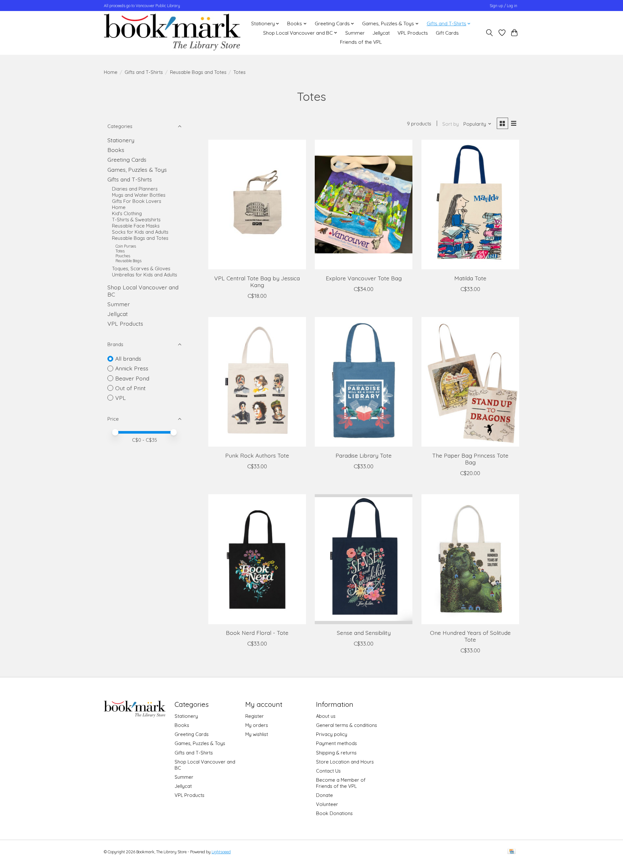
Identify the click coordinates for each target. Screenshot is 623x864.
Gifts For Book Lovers (136, 201)
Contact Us (328, 771)
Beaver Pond (132, 378)
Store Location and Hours (345, 762)
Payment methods (336, 743)
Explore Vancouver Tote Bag (364, 278)
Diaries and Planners (135, 189)
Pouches (123, 255)
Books (115, 149)
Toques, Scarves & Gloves (141, 268)
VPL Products (412, 33)
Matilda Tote (470, 278)
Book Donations (334, 813)
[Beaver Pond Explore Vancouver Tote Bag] (363, 204)
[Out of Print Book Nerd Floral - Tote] (257, 559)
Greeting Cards (126, 159)
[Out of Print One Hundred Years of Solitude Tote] (470, 559)
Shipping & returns (336, 753)
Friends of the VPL (361, 42)
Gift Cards (447, 33)
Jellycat (381, 33)
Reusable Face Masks (136, 226)
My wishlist (256, 734)
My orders (256, 725)
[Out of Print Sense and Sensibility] (363, 559)
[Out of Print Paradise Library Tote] (363, 382)
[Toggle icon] (489, 33)
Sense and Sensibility (364, 632)
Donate (324, 795)
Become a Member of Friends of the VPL (340, 783)
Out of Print (130, 387)
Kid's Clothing (127, 213)
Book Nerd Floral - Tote (257, 632)
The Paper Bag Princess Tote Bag (470, 459)
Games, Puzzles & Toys (137, 169)
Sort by (450, 124)
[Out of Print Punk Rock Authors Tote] (257, 382)
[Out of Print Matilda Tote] (470, 204)
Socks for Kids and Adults (140, 232)
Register (254, 716)
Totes (120, 251)
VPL (120, 397)
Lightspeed (221, 851)
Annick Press (131, 368)
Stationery (120, 140)
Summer (355, 33)
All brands (128, 358)
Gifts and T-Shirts (144, 72)
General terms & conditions (346, 725)
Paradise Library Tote (364, 455)
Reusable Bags (128, 260)
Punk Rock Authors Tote (257, 455)
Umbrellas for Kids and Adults (144, 275)
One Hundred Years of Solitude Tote (470, 636)
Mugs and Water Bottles (138, 195)
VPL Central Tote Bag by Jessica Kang (257, 281)
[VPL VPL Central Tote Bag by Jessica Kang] (257, 204)
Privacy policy (331, 734)
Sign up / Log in (503, 5)
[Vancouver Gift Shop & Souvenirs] (172, 32)
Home (110, 72)
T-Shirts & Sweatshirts (136, 219)
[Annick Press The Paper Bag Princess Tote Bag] (470, 382)
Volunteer (327, 804)
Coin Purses (126, 246)
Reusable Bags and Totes (198, 72)
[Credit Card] (511, 852)
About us (326, 716)
